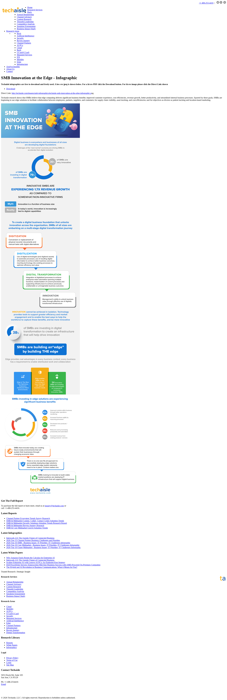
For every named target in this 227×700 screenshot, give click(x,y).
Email (3, 684)
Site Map (10, 665)
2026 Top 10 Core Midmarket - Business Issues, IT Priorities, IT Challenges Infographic (42, 545)
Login (8, 662)
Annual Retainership (14, 582)
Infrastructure (11, 628)
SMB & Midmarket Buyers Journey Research (25, 525)
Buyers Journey (12, 630)
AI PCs (9, 611)
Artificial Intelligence (15, 621)
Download (10, 89)
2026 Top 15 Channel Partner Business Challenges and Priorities (33, 540)
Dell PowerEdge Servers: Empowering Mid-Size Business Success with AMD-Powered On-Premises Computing (53, 565)
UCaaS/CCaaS (12, 614)
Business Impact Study (15, 596)
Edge (8, 623)
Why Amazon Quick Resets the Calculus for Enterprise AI (30, 558)
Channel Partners (13, 625)
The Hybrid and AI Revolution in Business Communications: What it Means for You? (41, 567)
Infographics (11, 647)
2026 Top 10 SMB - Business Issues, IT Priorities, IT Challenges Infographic (38, 543)
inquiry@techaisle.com (54, 506)
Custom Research (13, 587)
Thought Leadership (14, 589)
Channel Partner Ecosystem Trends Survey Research (28, 518)
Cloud (8, 606)
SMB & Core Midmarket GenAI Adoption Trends (27, 528)
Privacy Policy (12, 658)
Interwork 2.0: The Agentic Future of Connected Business (30, 538)
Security (9, 616)
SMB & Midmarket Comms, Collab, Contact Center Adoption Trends (35, 521)
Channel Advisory (13, 584)
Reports (9, 643)
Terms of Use (11, 660)
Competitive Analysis (15, 591)
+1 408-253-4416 (206, 3)
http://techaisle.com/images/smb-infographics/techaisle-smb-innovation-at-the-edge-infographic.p (51, 93)
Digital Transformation (15, 632)
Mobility (9, 609)
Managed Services (14, 618)
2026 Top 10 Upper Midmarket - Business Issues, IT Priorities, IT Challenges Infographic (43, 547)
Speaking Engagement (15, 594)
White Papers (11, 645)
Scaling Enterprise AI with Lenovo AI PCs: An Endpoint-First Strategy (35, 562)
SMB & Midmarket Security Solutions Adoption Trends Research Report (36, 523)
